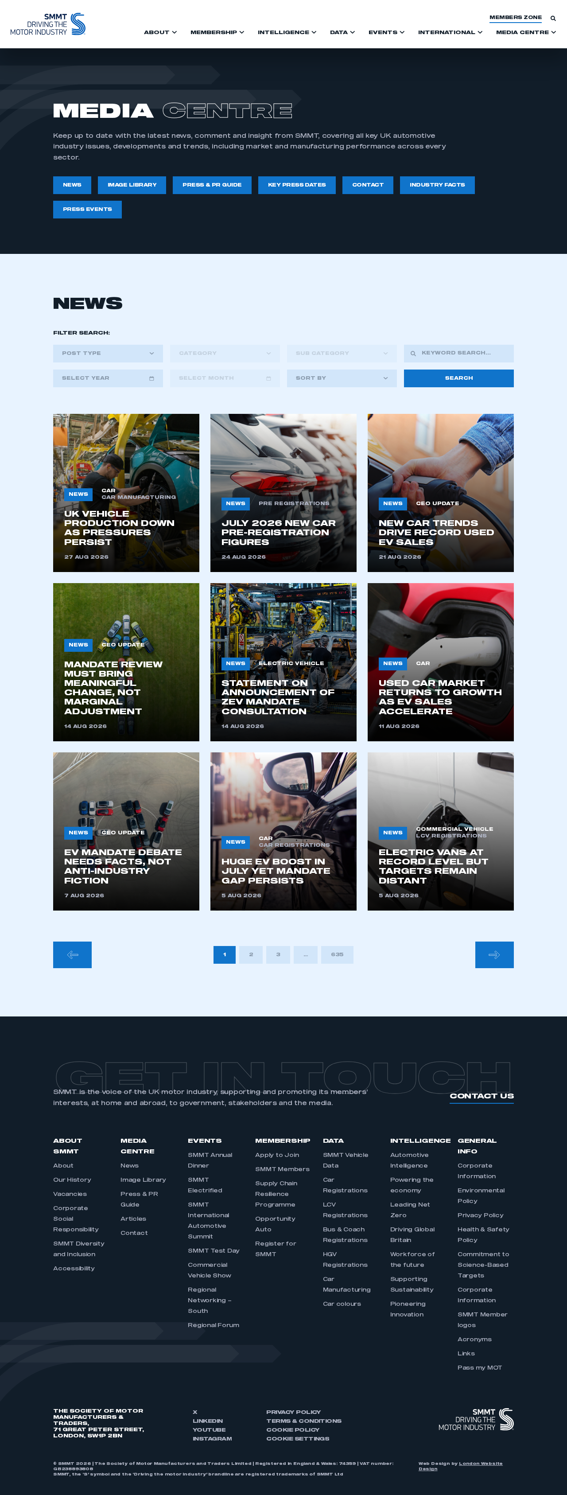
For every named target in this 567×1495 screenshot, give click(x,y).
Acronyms (475, 1340)
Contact (134, 1233)
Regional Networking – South (209, 1301)
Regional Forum (213, 1325)
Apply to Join (277, 1155)
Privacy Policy (481, 1216)
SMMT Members (282, 1169)
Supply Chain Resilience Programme (276, 1194)
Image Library (143, 1180)
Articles (133, 1219)
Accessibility (74, 1269)
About (63, 1166)
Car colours (342, 1304)
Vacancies (70, 1194)
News (129, 1166)
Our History (72, 1180)
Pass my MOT (480, 1368)
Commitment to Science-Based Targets (483, 1265)
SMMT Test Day (214, 1251)
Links (466, 1354)
